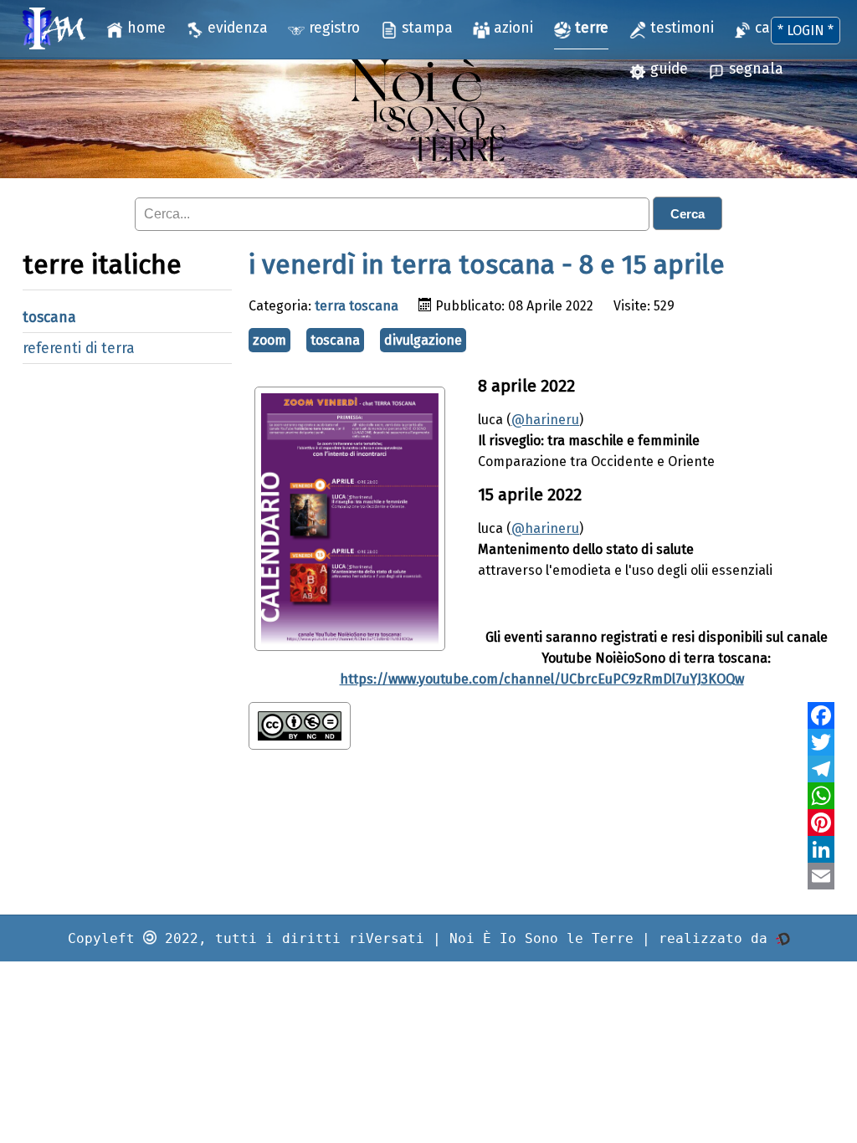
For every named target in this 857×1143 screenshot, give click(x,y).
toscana (49, 317)
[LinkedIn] (821, 849)
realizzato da (717, 938)
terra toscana (356, 306)
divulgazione (423, 340)
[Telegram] (821, 769)
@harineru (545, 420)
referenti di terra (79, 348)
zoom (269, 340)
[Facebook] (821, 715)
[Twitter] (821, 742)
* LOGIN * (805, 30)
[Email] (821, 876)
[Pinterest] (821, 822)
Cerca (687, 214)
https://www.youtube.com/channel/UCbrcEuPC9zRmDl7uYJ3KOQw (542, 679)
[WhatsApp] (821, 795)
